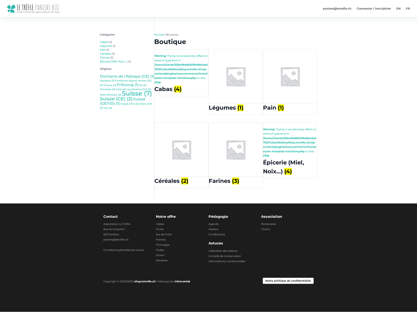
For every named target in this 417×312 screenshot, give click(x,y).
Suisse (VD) (129, 103)
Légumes (106, 45)
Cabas (104, 42)
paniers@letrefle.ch (337, 8)
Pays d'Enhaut (110, 94)
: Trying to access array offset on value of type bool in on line (181, 73)
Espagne (107, 80)
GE (142, 85)
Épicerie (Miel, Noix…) (113, 61)
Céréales (105, 53)
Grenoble (107, 89)
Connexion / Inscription (374, 8)
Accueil (159, 34)
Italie (121, 89)
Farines (104, 57)
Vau (108, 108)
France (110, 85)
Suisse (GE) (116, 98)
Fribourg (128, 85)
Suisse (137, 93)
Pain (103, 49)
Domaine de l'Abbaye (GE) (127, 76)
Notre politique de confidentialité (288, 280)
